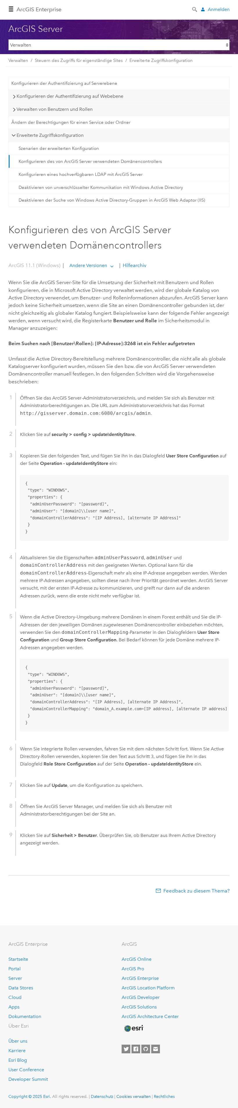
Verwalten (18, 60)
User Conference (26, 1069)
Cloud (14, 997)
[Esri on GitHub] (145, 1049)
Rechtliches (164, 1096)
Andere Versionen (88, 265)
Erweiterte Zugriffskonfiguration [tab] (50, 135)
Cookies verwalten (133, 1096)
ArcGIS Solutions (139, 1007)
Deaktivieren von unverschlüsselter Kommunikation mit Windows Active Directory (101, 187)
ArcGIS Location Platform (148, 988)
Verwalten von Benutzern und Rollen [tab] (55, 109)
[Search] (195, 9)
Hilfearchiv (134, 265)
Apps (13, 1007)
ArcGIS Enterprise (39, 9)
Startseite (18, 959)
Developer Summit (28, 1079)
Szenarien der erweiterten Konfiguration (59, 148)
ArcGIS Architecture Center (150, 1016)
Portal (14, 968)
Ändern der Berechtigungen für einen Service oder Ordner (70, 122)
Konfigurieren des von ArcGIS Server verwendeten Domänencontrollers (90, 161)
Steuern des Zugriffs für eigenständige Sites (79, 60)
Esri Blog (17, 1060)
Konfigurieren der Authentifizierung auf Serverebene (64, 83)
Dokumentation (24, 1016)
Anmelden (219, 9)
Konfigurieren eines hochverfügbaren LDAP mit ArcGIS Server (81, 174)
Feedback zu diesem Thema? (196, 891)
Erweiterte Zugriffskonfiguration (161, 60)
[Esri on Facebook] (135, 1049)
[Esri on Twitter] (126, 1049)
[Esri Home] (133, 1028)
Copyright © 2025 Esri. (29, 1096)
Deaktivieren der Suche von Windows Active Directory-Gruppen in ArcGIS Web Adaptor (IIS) (112, 200)
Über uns (17, 1041)
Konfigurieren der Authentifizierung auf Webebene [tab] (70, 96)
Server (15, 978)
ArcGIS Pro (133, 968)
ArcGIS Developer (141, 997)
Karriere (17, 1050)
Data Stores (20, 988)
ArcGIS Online (137, 959)
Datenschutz (102, 1096)
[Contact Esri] (155, 1049)
